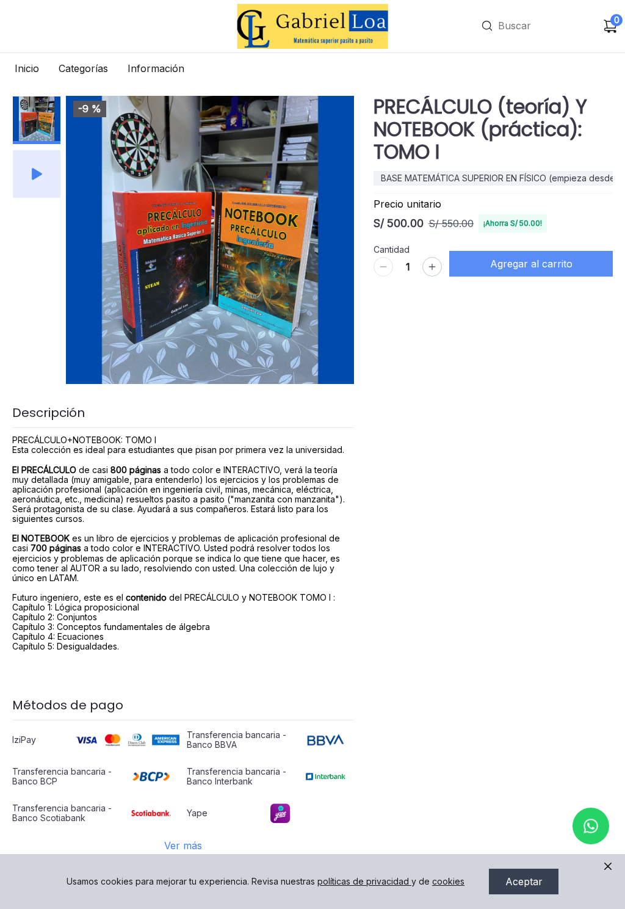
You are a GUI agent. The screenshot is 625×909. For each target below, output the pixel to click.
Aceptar (524, 881)
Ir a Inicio (259, 9)
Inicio (27, 68)
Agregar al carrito (531, 264)
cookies (448, 881)
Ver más (183, 845)
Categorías (83, 68)
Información (156, 68)
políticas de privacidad (363, 881)
